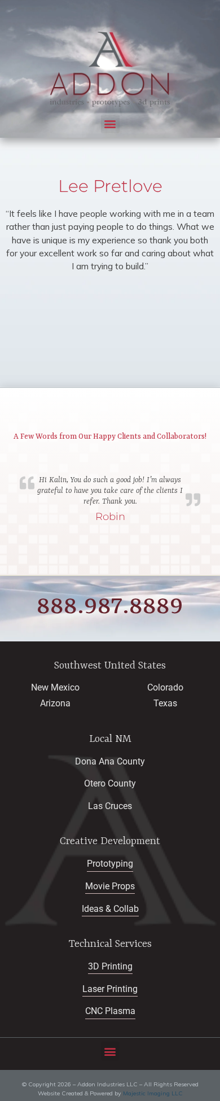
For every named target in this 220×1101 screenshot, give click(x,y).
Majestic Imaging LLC (153, 1093)
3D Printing (110, 967)
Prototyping (110, 864)
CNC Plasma (110, 1011)
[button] (110, 124)
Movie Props (110, 886)
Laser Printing (110, 989)
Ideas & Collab (110, 909)
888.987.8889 (110, 606)
